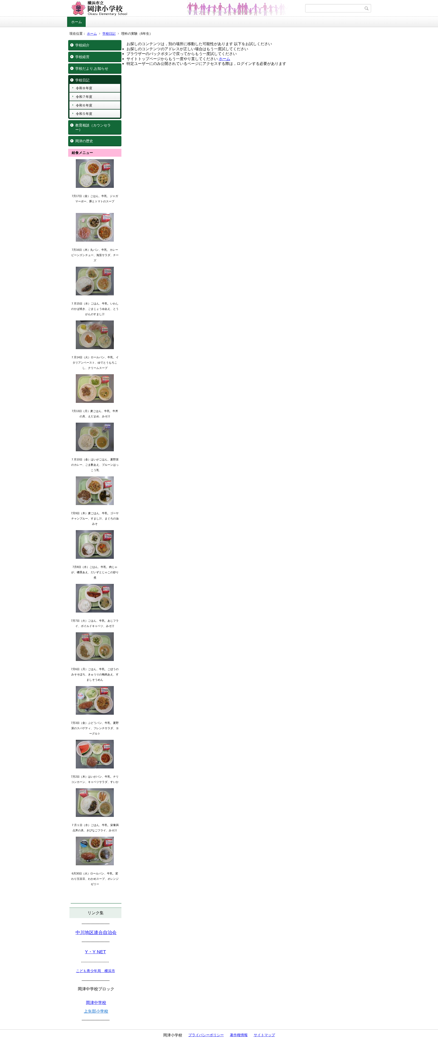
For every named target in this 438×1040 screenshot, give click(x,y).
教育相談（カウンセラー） (93, 127)
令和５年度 (84, 114)
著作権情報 (239, 1035)
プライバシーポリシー (206, 1035)
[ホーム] (186, 8)
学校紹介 (82, 45)
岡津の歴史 (84, 141)
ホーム (76, 22)
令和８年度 (84, 88)
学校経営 (82, 57)
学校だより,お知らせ (91, 68)
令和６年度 (84, 105)
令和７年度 (84, 97)
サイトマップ (264, 1035)
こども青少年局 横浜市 (95, 971)
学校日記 (109, 33)
